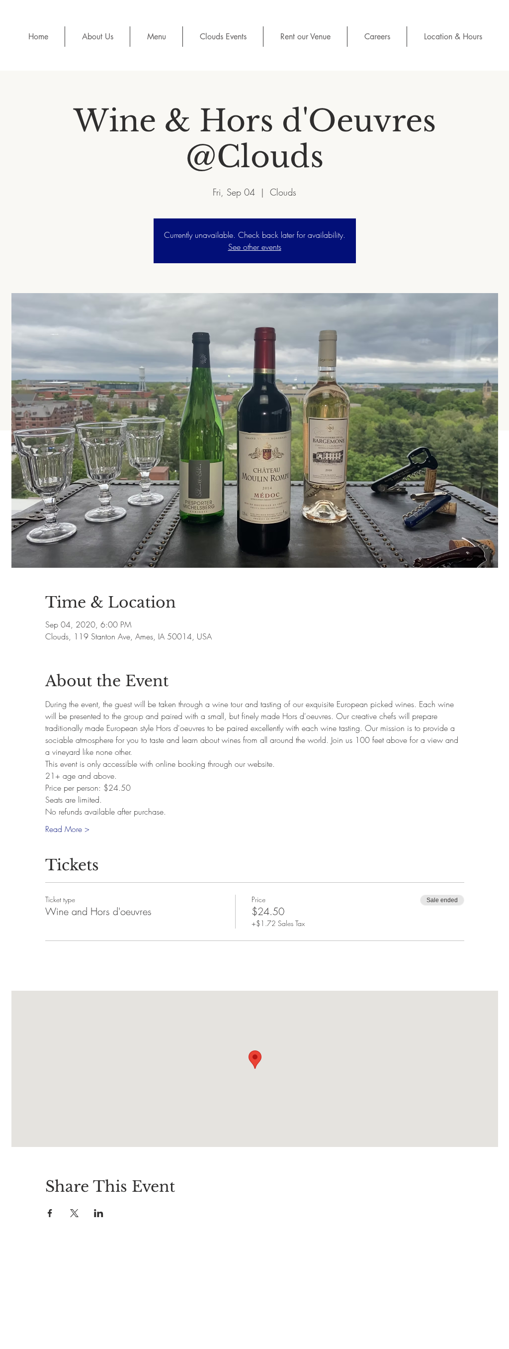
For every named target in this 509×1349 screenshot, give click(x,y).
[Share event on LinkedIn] (98, 1213)
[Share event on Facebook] (50, 1213)
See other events (254, 246)
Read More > (67, 829)
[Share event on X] (74, 1213)
